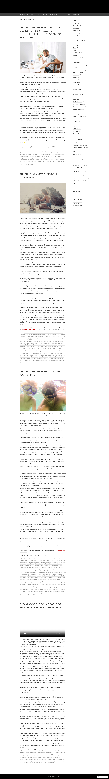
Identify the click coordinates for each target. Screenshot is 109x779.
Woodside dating (23, 594)
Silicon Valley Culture (54, 163)
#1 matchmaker (46, 152)
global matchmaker (45, 755)
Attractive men (23, 563)
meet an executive (43, 759)
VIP (64, 593)
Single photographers (43, 356)
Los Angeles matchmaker (51, 348)
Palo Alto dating (52, 584)
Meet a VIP (54, 151)
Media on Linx (76, 77)
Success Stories (76, 119)
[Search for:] (88, 14)
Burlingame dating (48, 563)
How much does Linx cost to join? (30, 14)
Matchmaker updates (40, 151)
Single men (36, 591)
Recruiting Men (34, 334)
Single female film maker (25, 356)
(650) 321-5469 (76, 203)
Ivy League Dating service (41, 346)
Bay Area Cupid (50, 154)
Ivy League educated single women (54, 346)
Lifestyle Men (76, 60)
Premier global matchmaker (39, 161)
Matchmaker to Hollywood (44, 350)
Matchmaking (49, 151)
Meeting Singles (76, 82)
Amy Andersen (35, 154)
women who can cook (53, 360)
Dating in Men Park (32, 156)
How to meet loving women (39, 344)
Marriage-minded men (55, 158)
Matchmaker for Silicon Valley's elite (57, 579)
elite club (32, 569)
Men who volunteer (54, 159)
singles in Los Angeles (24, 593)
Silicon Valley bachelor (44, 163)
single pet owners (34, 356)
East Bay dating (48, 156)
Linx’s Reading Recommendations (80, 142)
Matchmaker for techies (25, 581)
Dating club (50, 567)
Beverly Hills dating (39, 563)
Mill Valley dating (23, 582)
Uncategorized (76, 131)
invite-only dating (33, 574)
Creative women (23, 339)
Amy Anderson (23, 338)
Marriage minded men (34, 579)
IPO (38, 574)
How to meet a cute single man (29, 572)
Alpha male (24, 562)
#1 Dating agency (33, 560)
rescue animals (29, 353)
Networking (75, 84)
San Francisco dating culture (79, 104)
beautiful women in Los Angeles (48, 338)
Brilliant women (59, 338)
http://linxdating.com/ (77, 201)
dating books (76, 30)
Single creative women (49, 355)
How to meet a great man (42, 572)
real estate (27, 587)
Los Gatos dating (40, 577)
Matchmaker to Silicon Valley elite (37, 581)
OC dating (60, 759)
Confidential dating (24, 567)
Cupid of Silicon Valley (32, 339)
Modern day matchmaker (33, 582)
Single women (52, 356)
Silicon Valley (37, 589)
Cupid (29, 567)
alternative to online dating (40, 336)
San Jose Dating (29, 589)
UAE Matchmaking (77, 128)
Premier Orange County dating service (50, 761)
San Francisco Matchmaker (48, 587)
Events (74, 47)
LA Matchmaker (30, 575)
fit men (54, 156)
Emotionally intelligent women (33, 341)
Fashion (74, 50)
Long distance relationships (30, 151)
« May (74, 183)
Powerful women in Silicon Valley (27, 586)
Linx (35, 575)
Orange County (29, 761)
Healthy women (33, 343)
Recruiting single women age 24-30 (80, 147)
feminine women (53, 341)
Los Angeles (39, 332)
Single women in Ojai (59, 356)
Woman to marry (34, 360)
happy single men (53, 755)
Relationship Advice (77, 94)
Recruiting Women (58, 558)
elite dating (37, 569)
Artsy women (38, 338)
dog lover (39, 339)
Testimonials (75, 121)
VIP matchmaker (26, 360)
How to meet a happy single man (55, 572)
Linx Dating (42, 158)
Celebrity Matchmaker (24, 565)
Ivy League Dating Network (29, 346)
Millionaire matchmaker (53, 759)
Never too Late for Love (78, 154)
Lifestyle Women (76, 62)
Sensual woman (36, 353)
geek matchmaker (57, 569)
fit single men (59, 156)
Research (75, 99)
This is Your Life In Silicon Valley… (80, 145)
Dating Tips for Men (77, 38)
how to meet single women (51, 344)
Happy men (27, 570)
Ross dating (38, 587)
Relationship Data (77, 97)
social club (32, 593)
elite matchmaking (54, 339)
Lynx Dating (47, 158)
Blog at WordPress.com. (54, 776)
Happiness (22, 570)
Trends (74, 126)
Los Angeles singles (57, 757)
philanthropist (24, 161)
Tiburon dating (48, 593)
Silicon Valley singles (39, 355)
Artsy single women (30, 338)
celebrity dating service (57, 563)
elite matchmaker (45, 339)
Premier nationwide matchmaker (51, 586)
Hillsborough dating (38, 570)
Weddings (75, 133)
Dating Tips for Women (78, 40)
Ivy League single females (34, 348)
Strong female (33, 358)
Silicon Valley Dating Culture (55, 589)
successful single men (40, 593)
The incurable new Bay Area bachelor (81, 159)
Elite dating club (43, 569)
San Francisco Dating (27, 163)
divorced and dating (28, 558)
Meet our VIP (54, 581)
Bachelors (32, 563)
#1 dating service (41, 560)
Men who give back (45, 159)
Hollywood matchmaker (48, 570)
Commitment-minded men (56, 565)
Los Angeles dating (36, 757)
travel (61, 593)
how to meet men (28, 757)
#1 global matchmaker (38, 152)
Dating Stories (76, 33)
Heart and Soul (76, 156)
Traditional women (56, 593)
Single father (30, 591)
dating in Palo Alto (41, 156)
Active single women (29, 336)
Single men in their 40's (44, 591)
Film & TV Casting (77, 52)
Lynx (24, 350)
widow (37, 762)
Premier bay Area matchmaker (37, 351)
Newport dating (45, 584)
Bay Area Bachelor (43, 154)
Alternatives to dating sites (45, 562)
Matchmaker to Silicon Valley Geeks (27, 159)
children (46, 565)
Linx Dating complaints (47, 575)
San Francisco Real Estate (79, 106)
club (49, 565)
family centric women (45, 341)
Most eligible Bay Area (52, 582)
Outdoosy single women (25, 351)
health (74, 55)
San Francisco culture (77, 101)
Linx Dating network (56, 575)
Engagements (76, 45)
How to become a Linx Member (51, 14)
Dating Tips (75, 35)
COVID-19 (75, 23)
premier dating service (49, 351)
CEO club (42, 565)
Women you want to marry (38, 362)
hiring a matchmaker (77, 57)
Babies (28, 563)
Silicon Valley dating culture (79, 114)
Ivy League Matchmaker (34, 158)
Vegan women (50, 358)
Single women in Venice (25, 358)
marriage (27, 579)
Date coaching (76, 25)
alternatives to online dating (25, 154)
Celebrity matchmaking (34, 565)
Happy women (26, 343)
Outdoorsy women (59, 350)
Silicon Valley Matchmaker (28, 355)
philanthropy (30, 161)
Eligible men (27, 569)
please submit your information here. (30, 329)
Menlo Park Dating (61, 581)
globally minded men (24, 158)
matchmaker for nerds (44, 579)
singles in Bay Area (60, 591)
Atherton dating (62, 562)
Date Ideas (75, 28)
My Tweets (75, 193)
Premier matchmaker (50, 161)
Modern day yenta (42, 582)
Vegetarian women (57, 358)
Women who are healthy (43, 360)
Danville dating (34, 567)
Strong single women (41, 358)
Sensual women (43, 353)
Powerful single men (61, 584)
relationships (32, 587)
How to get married (58, 570)
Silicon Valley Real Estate (78, 116)
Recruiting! (26, 152)
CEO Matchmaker (36, 755)
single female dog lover (60, 355)
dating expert (25, 156)
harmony (32, 570)
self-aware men (35, 163)
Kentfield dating (23, 575)
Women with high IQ (28, 362)
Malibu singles (35, 350)
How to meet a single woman (57, 343)
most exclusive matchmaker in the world (33, 584)
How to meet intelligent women (26, 344)
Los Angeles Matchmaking (48, 332)
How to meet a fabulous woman (43, 343)
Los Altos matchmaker (31, 577)
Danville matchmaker (42, 567)
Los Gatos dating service (49, 577)
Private (59, 586)
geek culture (50, 569)
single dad (31, 762)
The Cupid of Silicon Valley (71, 14)
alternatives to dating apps (56, 152)
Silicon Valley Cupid (51, 353)
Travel (74, 124)
